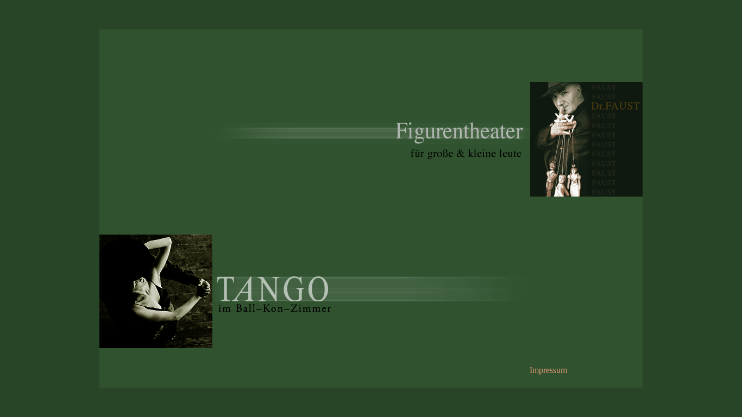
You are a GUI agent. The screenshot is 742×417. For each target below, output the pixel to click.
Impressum (548, 370)
